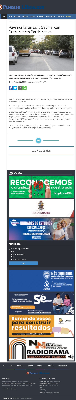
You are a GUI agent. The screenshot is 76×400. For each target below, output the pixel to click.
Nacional (17, 16)
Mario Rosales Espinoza (48, 385)
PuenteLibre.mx (8, 398)
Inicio (10, 22)
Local (10, 16)
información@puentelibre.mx (49, 393)
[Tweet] (15, 88)
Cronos (32, 16)
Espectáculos (50, 16)
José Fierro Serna (49, 383)
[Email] (20, 88)
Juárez (43, 391)
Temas (4, 21)
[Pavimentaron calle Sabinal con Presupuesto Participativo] (11, 88)
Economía (40, 16)
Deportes (60, 16)
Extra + (68, 16)
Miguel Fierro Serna (50, 382)
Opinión (25, 16)
